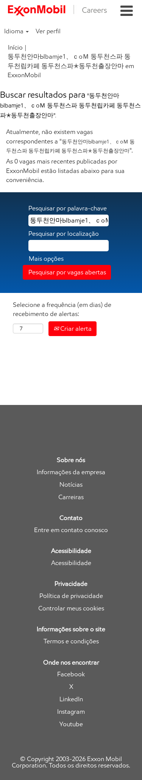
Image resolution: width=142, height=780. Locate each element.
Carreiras (71, 497)
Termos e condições (71, 641)
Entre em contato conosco (71, 530)
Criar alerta (75, 328)
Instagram (71, 711)
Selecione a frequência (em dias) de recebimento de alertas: (62, 309)
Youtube (71, 724)
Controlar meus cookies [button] (71, 608)
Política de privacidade (71, 595)
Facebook (71, 674)
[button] (126, 11)
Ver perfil (48, 31)
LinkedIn (71, 699)
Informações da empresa (71, 472)
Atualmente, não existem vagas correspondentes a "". (70, 141)
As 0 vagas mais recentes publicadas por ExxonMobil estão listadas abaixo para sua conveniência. (65, 170)
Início (15, 47)
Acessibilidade (71, 563)
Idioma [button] (14, 31)
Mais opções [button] (46, 258)
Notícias (71, 484)
